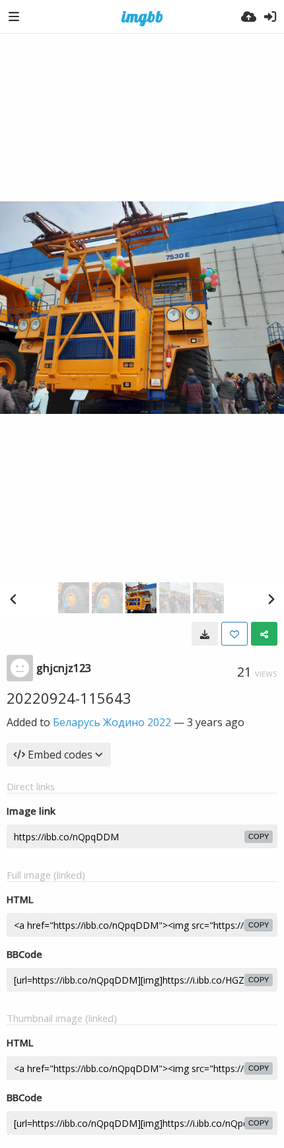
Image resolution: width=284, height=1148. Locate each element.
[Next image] (271, 599)
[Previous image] (13, 599)
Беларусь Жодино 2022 (112, 722)
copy (258, 836)
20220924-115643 (69, 698)
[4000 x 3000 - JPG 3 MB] (205, 634)
